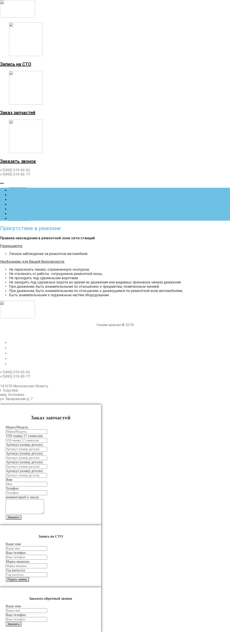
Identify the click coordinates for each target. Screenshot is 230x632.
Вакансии (19, 208)
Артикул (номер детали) (24, 445)
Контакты (19, 218)
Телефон (12, 488)
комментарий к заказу (22, 497)
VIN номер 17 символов (24, 436)
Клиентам (19, 204)
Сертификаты (23, 213)
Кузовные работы (28, 347)
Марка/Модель (17, 427)
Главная (17, 190)
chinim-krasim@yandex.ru (25, 381)
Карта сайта (21, 358)
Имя (9, 480)
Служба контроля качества (38, 363)
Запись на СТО (15, 64)
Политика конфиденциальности (115, 333)
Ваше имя (13, 544)
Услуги (16, 199)
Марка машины (17, 561)
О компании (21, 194)
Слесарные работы (29, 342)
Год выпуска (15, 570)
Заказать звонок (18, 161)
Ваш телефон (16, 553)
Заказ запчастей (17, 112)
